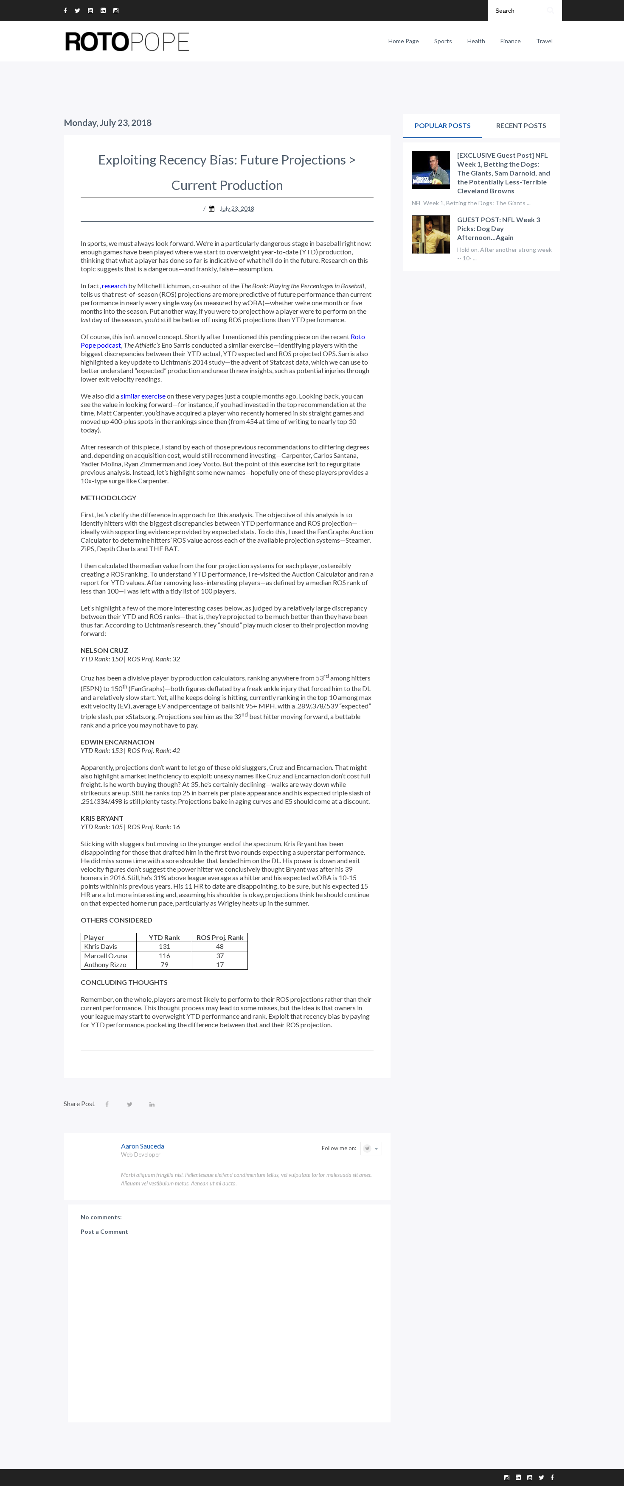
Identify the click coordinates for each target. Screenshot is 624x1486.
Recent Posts (521, 125)
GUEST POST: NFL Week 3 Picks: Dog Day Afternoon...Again (498, 228)
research (114, 286)
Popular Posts (443, 125)
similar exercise (143, 396)
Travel (544, 41)
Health (476, 41)
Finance (510, 41)
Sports (443, 41)
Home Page (403, 41)
